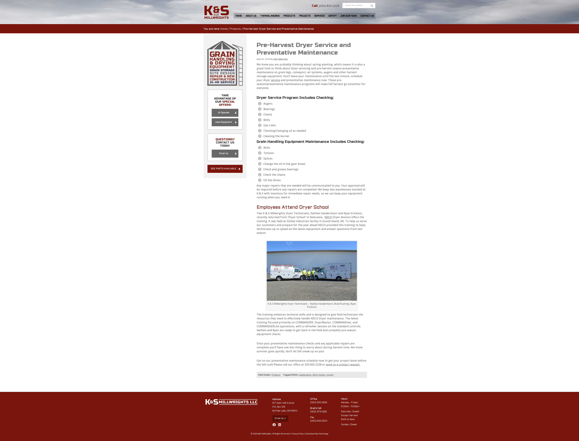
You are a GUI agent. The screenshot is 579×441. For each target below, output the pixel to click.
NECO (328, 217)
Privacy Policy (297, 433)
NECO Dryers (318, 374)
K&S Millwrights (281, 59)
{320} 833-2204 (318, 421)
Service (330, 374)
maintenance (305, 374)
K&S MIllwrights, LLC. (218, 12)
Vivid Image (323, 433)
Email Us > (280, 418)
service (275, 80)
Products (276, 374)
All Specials (223, 113)
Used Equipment (223, 122)
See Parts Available (223, 169)
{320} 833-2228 (329, 6)
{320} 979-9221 (318, 412)
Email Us (223, 154)
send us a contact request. (343, 364)
